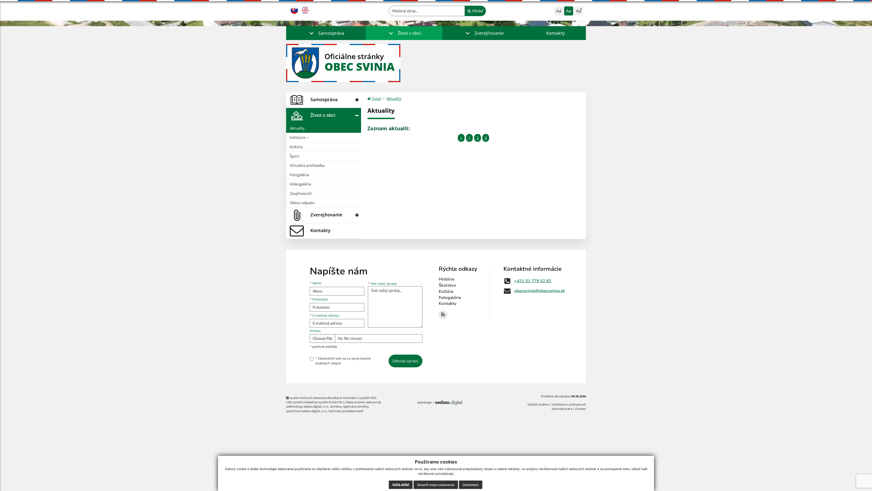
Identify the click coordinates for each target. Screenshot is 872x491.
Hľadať (477, 10)
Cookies (580, 409)
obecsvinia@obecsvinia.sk (539, 290)
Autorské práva (562, 409)
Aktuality (297, 128)
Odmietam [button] (471, 485)
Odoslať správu (405, 360)
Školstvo (447, 285)
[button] (326, 33)
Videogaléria (300, 184)
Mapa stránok (355, 402)
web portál (373, 402)
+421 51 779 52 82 (532, 281)
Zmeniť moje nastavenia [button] (435, 485)
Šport (294, 156)
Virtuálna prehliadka (307, 165)
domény (335, 406)
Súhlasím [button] (400, 485)
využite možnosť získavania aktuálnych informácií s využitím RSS (332, 398)
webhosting (294, 406)
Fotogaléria (299, 174)
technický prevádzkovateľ (346, 411)
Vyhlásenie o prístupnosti (569, 404)
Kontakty (555, 33)
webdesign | (426, 402)
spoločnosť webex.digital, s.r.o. (306, 411)
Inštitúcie (298, 137)
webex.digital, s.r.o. (316, 406)
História (446, 279)
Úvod (376, 98)
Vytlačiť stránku (538, 404)
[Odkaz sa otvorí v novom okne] (443, 314)
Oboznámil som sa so (343, 360)
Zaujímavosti (301, 193)
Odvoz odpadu (302, 202)
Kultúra (296, 146)
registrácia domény (355, 406)
